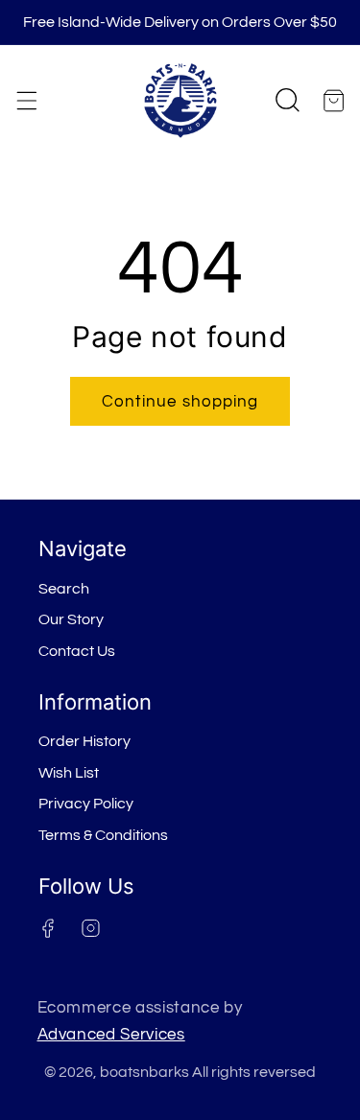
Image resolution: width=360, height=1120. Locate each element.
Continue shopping (180, 401)
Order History (84, 741)
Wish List (68, 773)
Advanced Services (111, 1034)
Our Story (71, 619)
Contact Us (76, 651)
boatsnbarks (144, 1072)
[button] (26, 101)
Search (63, 588)
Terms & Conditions (103, 835)
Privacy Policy (85, 803)
